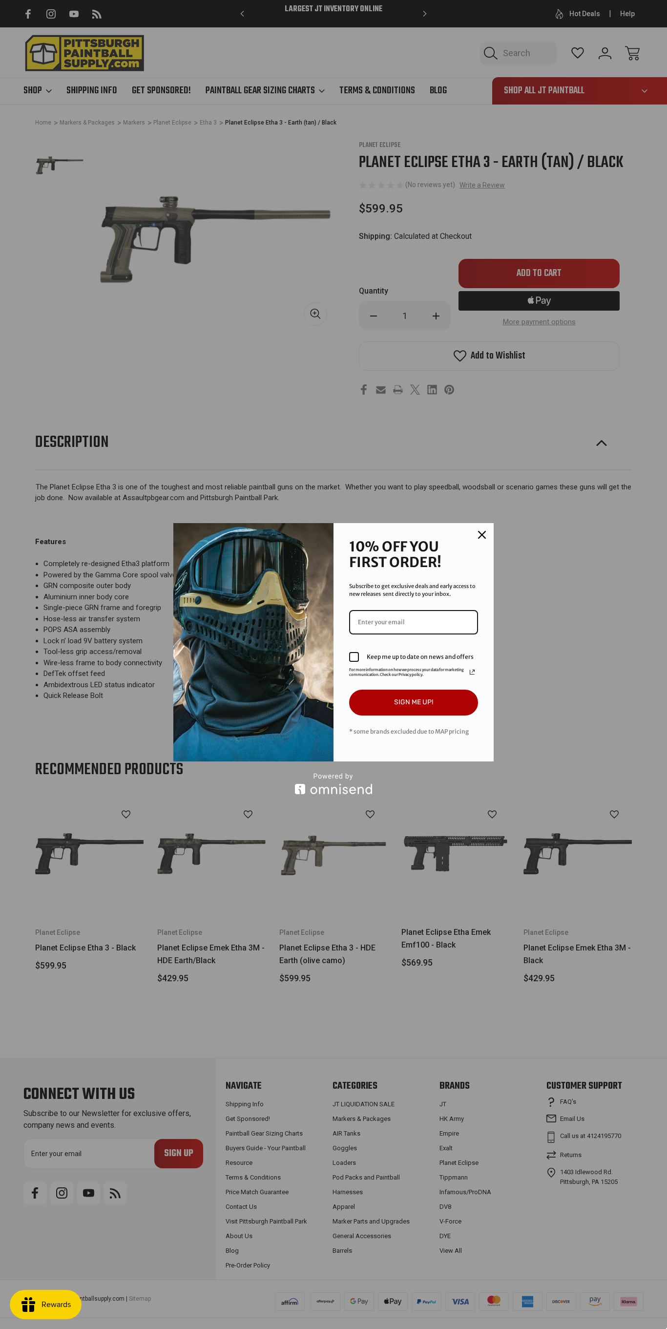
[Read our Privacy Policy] (472, 672)
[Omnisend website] (333, 783)
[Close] (482, 535)
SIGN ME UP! (413, 702)
